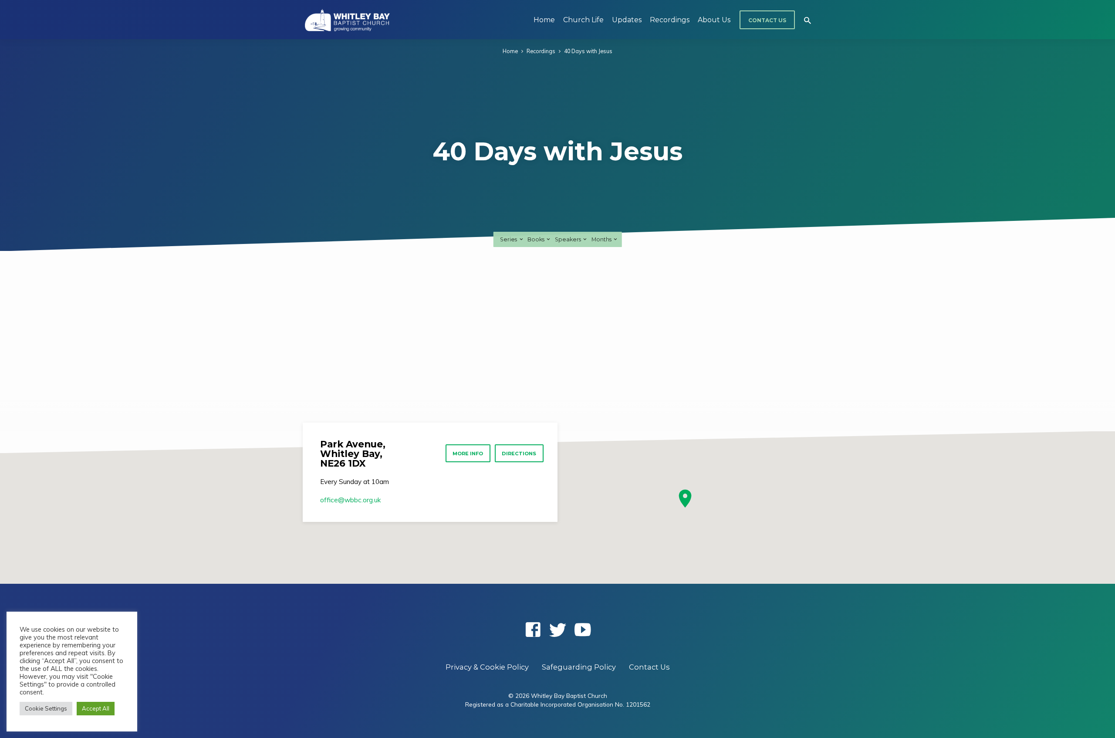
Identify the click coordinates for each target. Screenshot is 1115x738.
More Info (468, 453)
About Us (714, 20)
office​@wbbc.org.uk (350, 500)
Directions (519, 453)
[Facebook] (533, 629)
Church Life (583, 20)
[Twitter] (558, 629)
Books (536, 239)
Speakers (568, 239)
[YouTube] (582, 629)
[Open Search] (807, 20)
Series (509, 239)
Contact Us (767, 20)
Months (602, 239)
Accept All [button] (95, 708)
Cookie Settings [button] (46, 708)
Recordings (669, 20)
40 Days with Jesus (588, 50)
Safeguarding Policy (579, 667)
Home (544, 20)
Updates (627, 20)
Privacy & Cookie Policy (487, 667)
